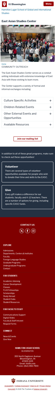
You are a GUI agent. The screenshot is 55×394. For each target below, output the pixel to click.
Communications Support (14, 315)
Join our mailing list (27, 138)
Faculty (6, 256)
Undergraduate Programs (14, 265)
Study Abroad (9, 296)
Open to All (34, 386)
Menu (49, 3)
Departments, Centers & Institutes (18, 253)
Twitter (21, 230)
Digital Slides (9, 318)
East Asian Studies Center (19, 21)
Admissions (8, 250)
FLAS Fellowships (11, 290)
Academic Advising (11, 281)
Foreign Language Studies (14, 259)
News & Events (9, 336)
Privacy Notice (45, 386)
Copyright (11, 389)
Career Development (12, 284)
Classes (6, 287)
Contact (6, 268)
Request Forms (9, 324)
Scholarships (9, 293)
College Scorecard (22, 386)
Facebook (27, 230)
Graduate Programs (11, 262)
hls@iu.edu (30, 363)
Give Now (7, 339)
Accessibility (9, 386)
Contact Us (27, 224)
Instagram (33, 230)
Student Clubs (9, 299)
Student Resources (11, 302)
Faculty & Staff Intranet (13, 321)
